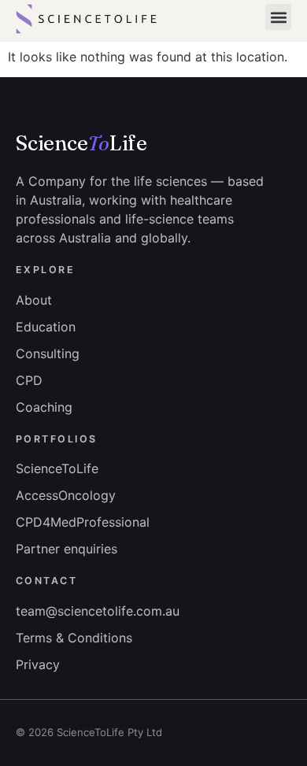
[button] (278, 17)
